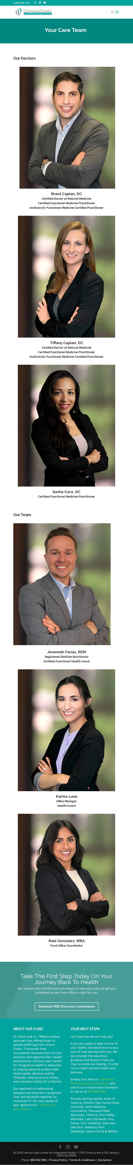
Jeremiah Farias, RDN (66, 652)
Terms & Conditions (82, 1160)
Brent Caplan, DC (66, 194)
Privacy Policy (58, 1160)
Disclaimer (105, 1160)
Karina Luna (66, 796)
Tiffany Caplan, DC (66, 343)
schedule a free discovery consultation (92, 1081)
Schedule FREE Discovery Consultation (66, 1006)
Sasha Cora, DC (66, 491)
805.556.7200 (96, 1091)
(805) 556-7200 (23, 2)
